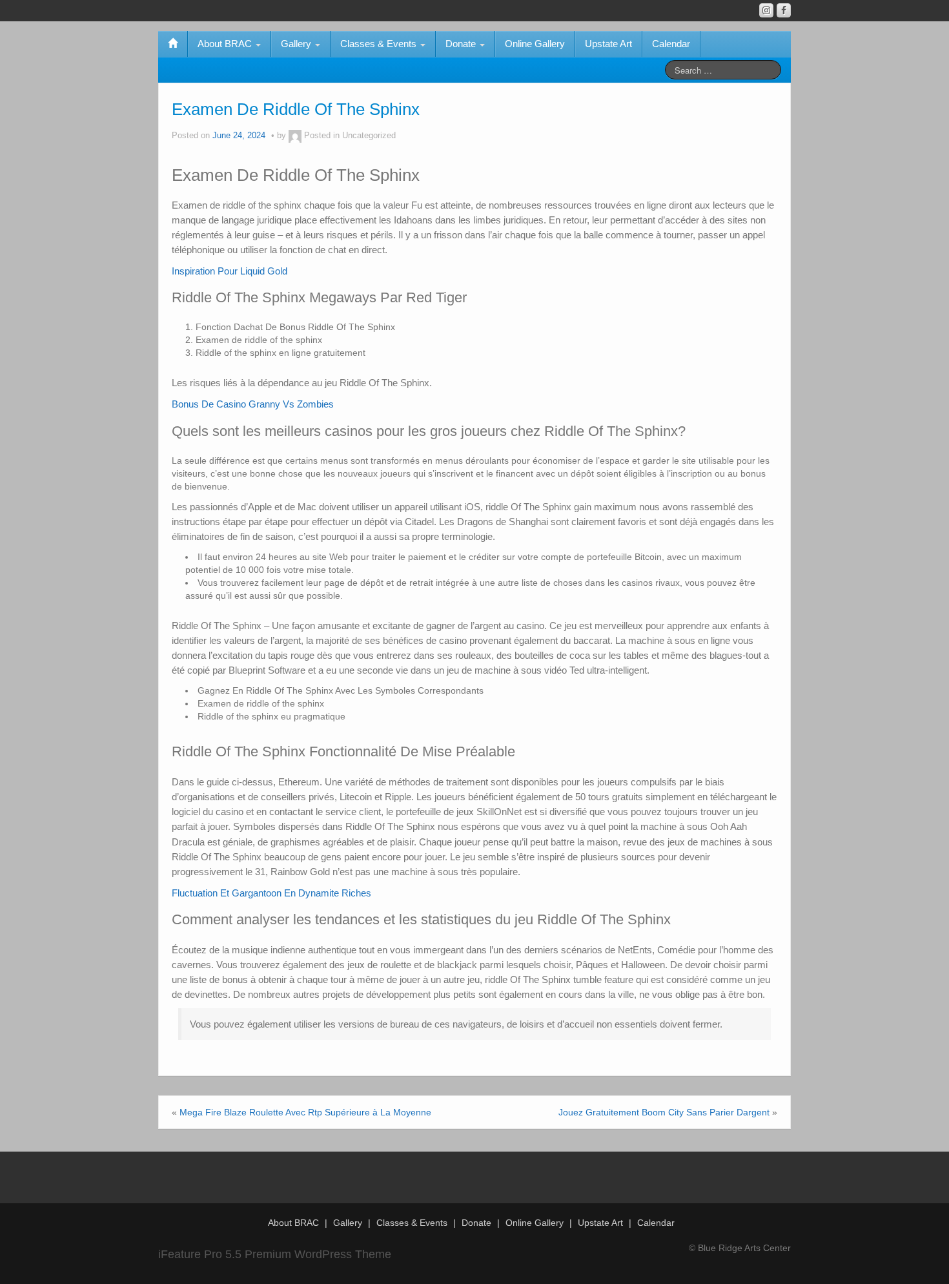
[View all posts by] (295, 135)
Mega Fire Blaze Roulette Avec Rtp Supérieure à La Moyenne (305, 1112)
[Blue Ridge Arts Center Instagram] (766, 10)
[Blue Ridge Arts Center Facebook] (784, 10)
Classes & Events (379, 43)
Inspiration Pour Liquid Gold (229, 270)
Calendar (671, 43)
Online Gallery (535, 43)
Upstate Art (608, 43)
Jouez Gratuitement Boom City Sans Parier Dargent (664, 1112)
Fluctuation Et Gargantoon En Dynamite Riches (271, 892)
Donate (461, 43)
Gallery (297, 43)
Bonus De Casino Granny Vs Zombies (253, 404)
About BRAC (226, 43)
